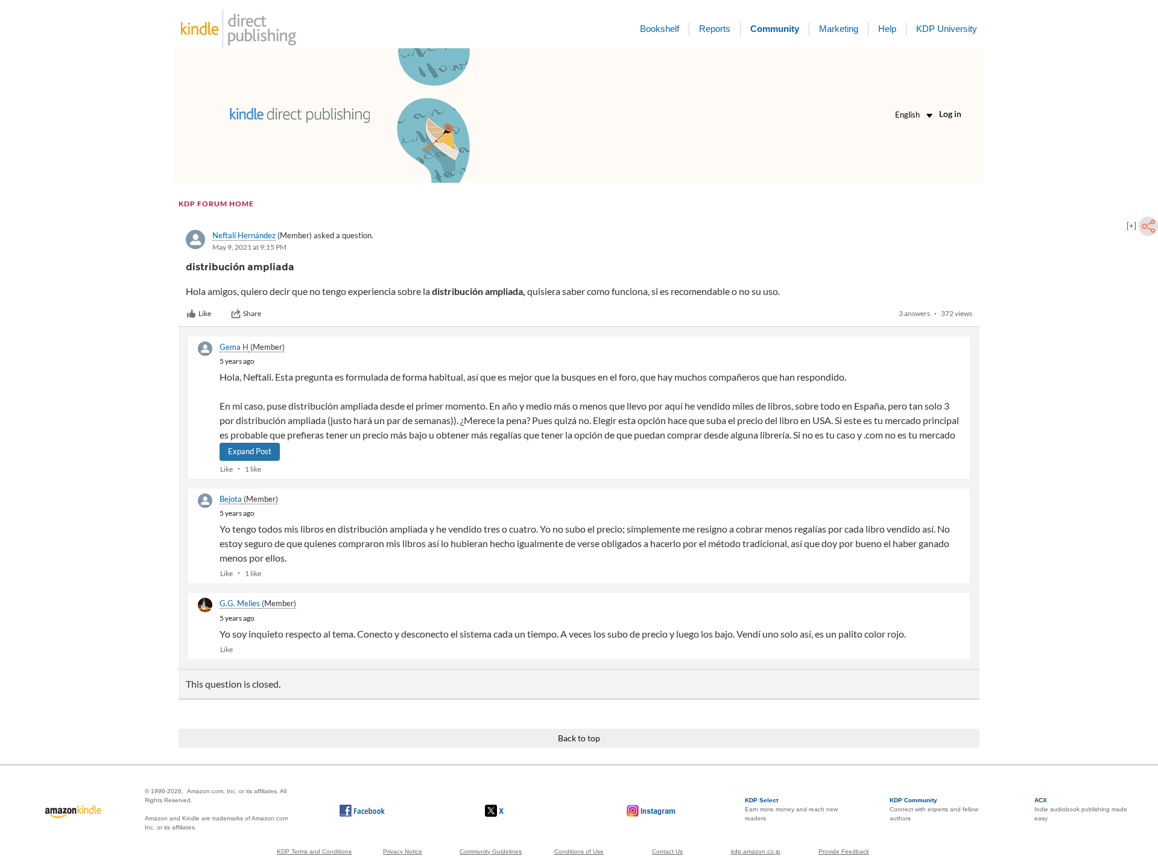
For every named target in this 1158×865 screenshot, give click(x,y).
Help (887, 29)
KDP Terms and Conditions (314, 851)
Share (252, 313)
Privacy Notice (402, 851)
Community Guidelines (491, 851)
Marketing (838, 29)
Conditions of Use (579, 851)
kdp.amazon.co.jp (755, 851)
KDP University (946, 29)
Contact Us (667, 851)
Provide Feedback (843, 851)
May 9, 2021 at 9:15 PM (249, 247)
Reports (714, 29)
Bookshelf (659, 29)
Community (774, 29)
